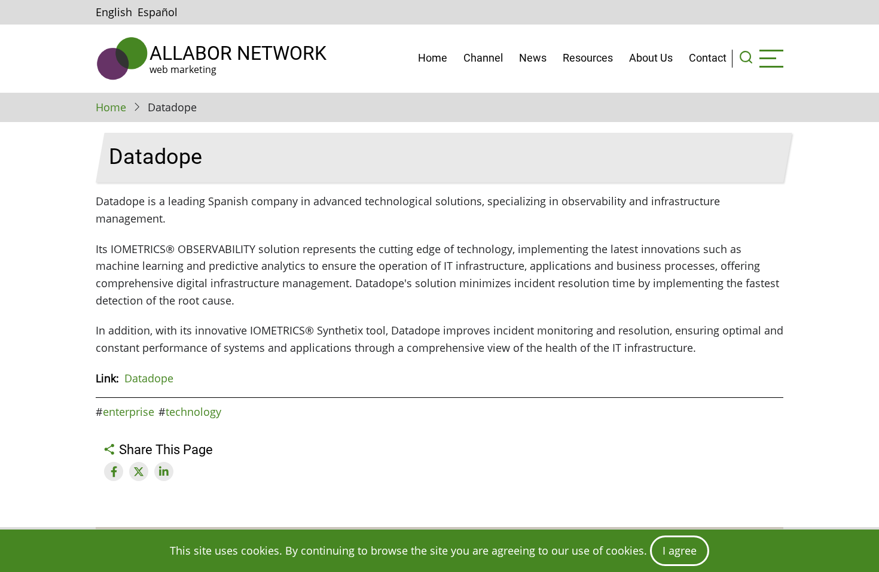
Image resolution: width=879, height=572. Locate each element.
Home (432, 57)
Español (158, 12)
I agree (680, 550)
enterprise (128, 411)
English (114, 12)
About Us (651, 57)
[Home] (122, 58)
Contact (708, 57)
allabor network (237, 53)
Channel (483, 57)
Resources (588, 57)
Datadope (148, 378)
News (533, 57)
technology (193, 411)
